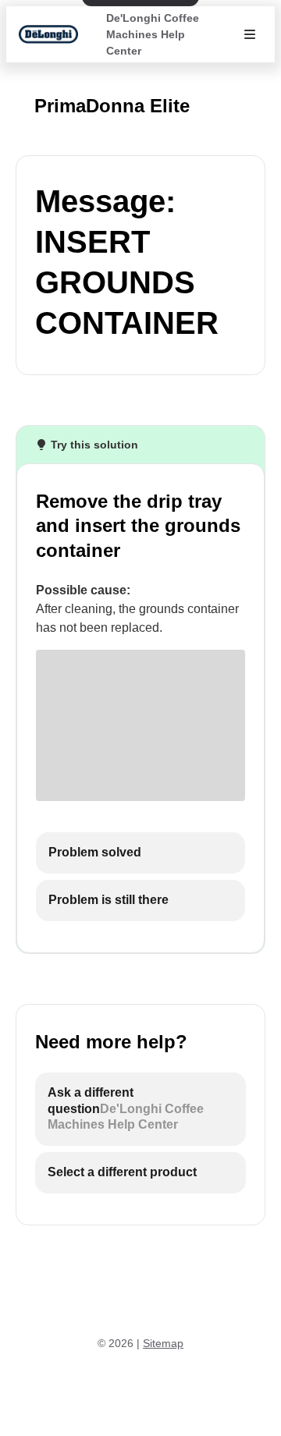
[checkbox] (140, 853)
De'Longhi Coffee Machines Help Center (152, 34)
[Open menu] (250, 34)
